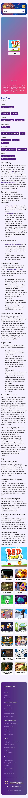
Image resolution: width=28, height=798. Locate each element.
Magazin (6, 695)
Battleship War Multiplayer (11, 723)
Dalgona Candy (8, 708)
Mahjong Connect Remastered (12, 742)
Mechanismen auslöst (8, 182)
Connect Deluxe (8, 752)
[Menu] (23, 6)
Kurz (3, 140)
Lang (8, 140)
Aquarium (5, 156)
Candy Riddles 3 (8, 768)
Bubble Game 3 (8, 705)
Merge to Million (8, 734)
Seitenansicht (22, 149)
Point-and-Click (10, 149)
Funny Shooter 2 (8, 760)
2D (3, 149)
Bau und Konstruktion (8, 159)
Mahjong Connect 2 (9, 726)
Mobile (11, 120)
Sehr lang (5, 143)
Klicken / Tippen (10, 206)
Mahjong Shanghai (9, 713)
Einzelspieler (5, 127)
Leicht (22, 133)
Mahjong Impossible (9, 747)
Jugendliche (5, 113)
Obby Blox (6, 750)
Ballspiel (11, 107)
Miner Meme (7, 731)
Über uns (6, 690)
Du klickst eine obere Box (13, 244)
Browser (4, 120)
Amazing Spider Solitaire (10, 763)
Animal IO (6, 765)
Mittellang (15, 140)
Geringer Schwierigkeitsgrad (10, 133)
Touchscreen (19, 120)
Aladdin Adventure (9, 773)
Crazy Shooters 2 (8, 771)
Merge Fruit (7, 710)
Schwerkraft (12, 171)
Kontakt (6, 692)
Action (4, 107)
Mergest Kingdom (9, 744)
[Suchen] (23, 11)
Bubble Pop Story (8, 716)
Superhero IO (7, 729)
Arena (12, 156)
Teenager (14, 113)
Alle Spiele (7, 698)
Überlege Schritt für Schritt (14, 269)
